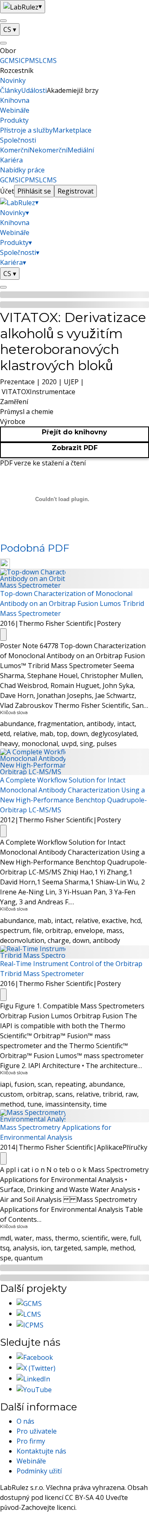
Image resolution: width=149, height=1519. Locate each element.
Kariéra (11, 160)
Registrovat (76, 191)
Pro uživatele (37, 1431)
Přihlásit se (34, 191)
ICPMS (29, 60)
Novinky (13, 80)
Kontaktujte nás (41, 1451)
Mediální (80, 150)
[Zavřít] (3, 43)
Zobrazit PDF (75, 448)
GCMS (9, 60)
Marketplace (72, 130)
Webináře (14, 110)
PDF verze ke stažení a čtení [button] (43, 463)
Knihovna (14, 100)
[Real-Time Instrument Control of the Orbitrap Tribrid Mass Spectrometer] (74, 951)
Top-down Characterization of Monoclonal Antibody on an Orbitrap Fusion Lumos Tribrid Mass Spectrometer (72, 603)
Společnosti (18, 140)
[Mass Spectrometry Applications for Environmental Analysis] (74, 1114)
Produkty (14, 120)
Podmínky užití (39, 1470)
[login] (3, 287)
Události (34, 90)
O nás (25, 1421)
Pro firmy (31, 1441)
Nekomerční (48, 150)
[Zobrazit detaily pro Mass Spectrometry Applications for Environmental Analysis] (3, 1158)
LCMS (48, 60)
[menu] (3, 20)
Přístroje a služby (26, 130)
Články (10, 90)
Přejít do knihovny (74, 432)
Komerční (14, 150)
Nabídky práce (22, 169)
